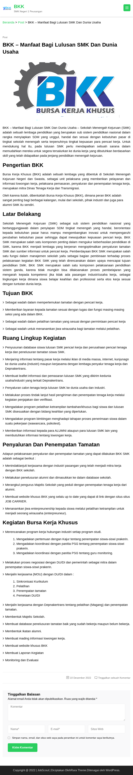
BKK (19, 6)
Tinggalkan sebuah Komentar (114, 677)
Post (5, 37)
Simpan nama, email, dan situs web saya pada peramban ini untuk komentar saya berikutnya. (63, 738)
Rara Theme (78, 770)
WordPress (112, 770)
